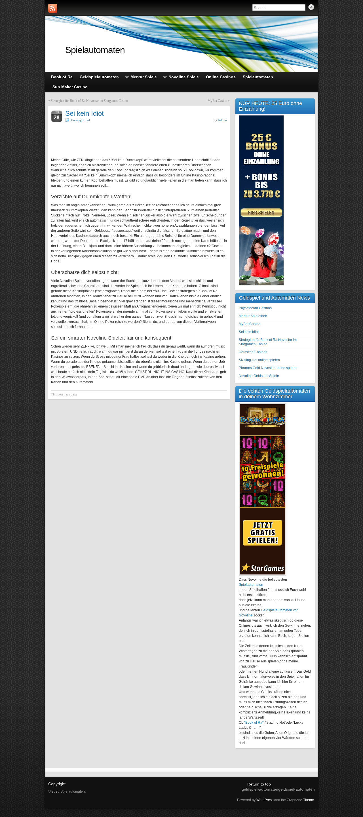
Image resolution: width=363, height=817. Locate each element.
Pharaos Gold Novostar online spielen (268, 368)
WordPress (264, 800)
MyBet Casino (217, 101)
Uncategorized (80, 120)
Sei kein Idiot (249, 332)
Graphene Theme (300, 800)
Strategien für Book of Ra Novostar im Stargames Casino (89, 101)
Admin (222, 120)
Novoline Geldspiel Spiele (259, 376)
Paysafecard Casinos (255, 308)
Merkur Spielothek (253, 316)
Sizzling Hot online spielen (259, 360)
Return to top (259, 784)
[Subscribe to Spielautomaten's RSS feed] (52, 8)
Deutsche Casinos (253, 352)
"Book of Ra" (253, 723)
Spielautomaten (95, 50)
